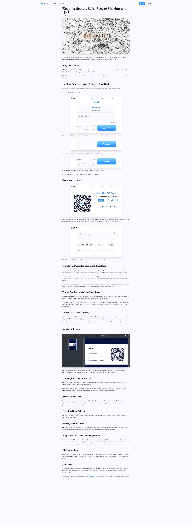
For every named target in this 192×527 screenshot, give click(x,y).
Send (54, 3)
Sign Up (142, 3)
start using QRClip (89, 476)
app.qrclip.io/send (72, 92)
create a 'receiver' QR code (80, 276)
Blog (70, 3)
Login (149, 3)
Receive (62, 3)
